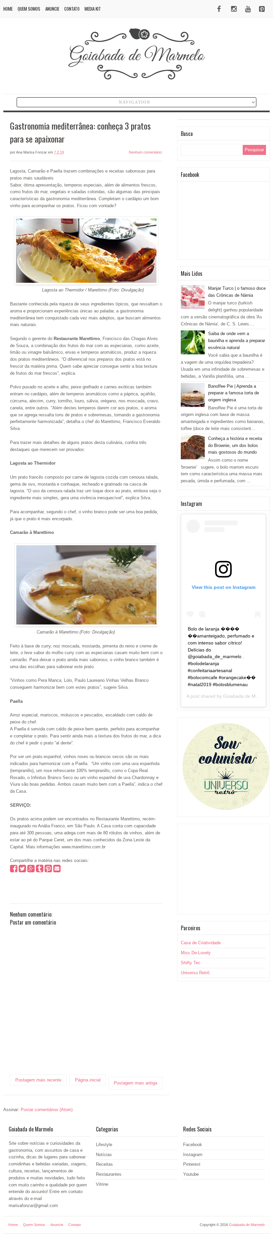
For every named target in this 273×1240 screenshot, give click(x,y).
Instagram (192, 1154)
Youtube (191, 1174)
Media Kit (93, 8)
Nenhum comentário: (145, 152)
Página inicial (88, 1079)
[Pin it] (48, 870)
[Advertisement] (223, 869)
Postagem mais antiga (135, 1082)
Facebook (192, 1144)
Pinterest (191, 1164)
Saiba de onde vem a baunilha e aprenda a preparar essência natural (236, 340)
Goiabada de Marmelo (246, 696)
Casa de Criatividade (201, 942)
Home (8, 8)
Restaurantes (109, 1174)
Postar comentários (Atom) (47, 1109)
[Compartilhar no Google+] (31, 870)
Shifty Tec (190, 962)
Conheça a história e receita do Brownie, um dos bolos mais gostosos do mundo (235, 445)
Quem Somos (29, 8)
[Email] (57, 870)
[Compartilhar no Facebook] (13, 870)
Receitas (104, 1164)
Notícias (104, 1154)
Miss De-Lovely (196, 952)
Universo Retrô (195, 972)
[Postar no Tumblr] (39, 870)
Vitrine (102, 1184)
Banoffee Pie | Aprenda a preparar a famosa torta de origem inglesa (233, 393)
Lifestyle (104, 1144)
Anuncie (52, 8)
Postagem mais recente (38, 1079)
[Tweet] (22, 870)
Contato (72, 8)
